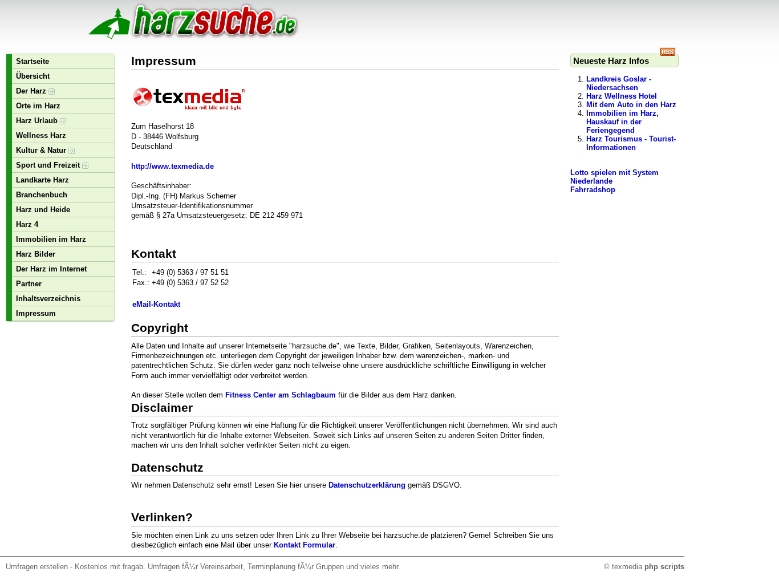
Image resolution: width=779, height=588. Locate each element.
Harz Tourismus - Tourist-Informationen (631, 143)
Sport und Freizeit (49, 165)
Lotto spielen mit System (614, 172)
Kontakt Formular (304, 545)
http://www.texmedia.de (172, 166)
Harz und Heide (43, 209)
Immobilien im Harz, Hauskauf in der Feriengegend (622, 122)
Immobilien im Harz (51, 239)
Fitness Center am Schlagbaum (280, 395)
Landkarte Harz (42, 180)
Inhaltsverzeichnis (48, 298)
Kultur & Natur (42, 150)
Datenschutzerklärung (366, 485)
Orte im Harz (38, 106)
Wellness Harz (41, 135)
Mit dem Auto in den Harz (631, 104)
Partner (29, 283)
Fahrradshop (592, 189)
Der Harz (32, 91)
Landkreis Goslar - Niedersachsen (618, 83)
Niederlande (591, 181)
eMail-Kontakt (156, 304)
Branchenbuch (41, 194)
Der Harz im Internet (51, 269)
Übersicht (33, 76)
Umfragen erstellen (37, 566)
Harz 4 (27, 224)
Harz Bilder (35, 254)
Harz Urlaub (38, 120)
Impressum (36, 313)
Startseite (32, 61)
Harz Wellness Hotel (621, 96)
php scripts (664, 566)
